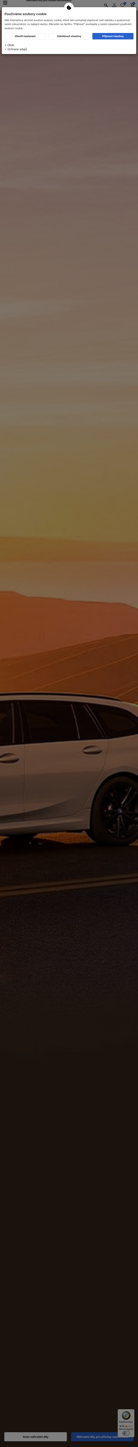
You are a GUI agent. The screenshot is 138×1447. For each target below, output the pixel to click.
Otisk (10, 45)
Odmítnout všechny (69, 36)
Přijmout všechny (113, 36)
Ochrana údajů (17, 49)
